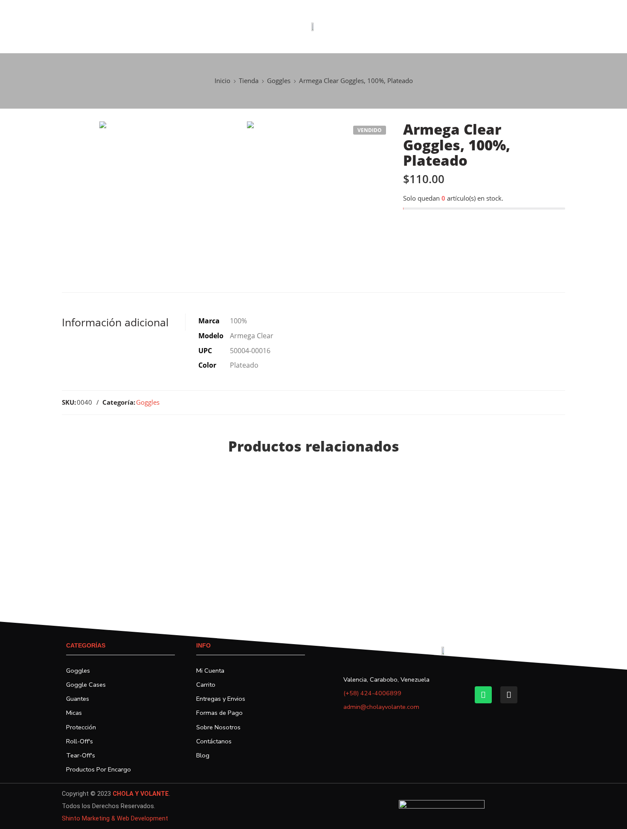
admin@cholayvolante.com (381, 706)
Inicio (222, 81)
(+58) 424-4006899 (372, 693)
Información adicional (115, 322)
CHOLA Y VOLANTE (141, 793)
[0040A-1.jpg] (171, 193)
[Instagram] (508, 694)
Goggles (278, 81)
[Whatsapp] (483, 694)
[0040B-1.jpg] (318, 193)
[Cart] (592, 27)
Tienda (248, 81)
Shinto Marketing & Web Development (115, 818)
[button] (7, 27)
